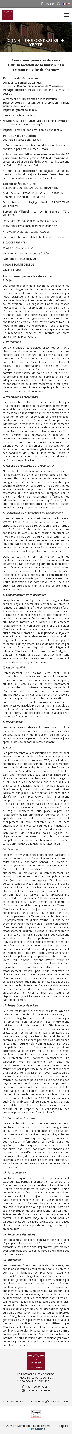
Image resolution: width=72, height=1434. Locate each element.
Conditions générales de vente (50, 1401)
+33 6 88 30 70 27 (37, 1386)
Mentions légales (13, 1401)
